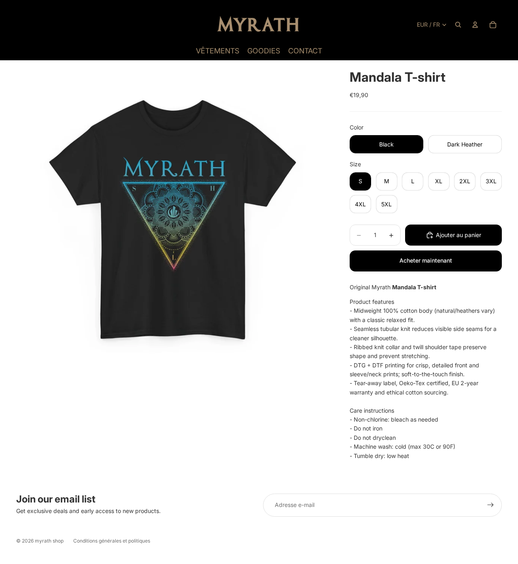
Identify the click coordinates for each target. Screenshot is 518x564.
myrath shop (49, 541)
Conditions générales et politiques (111, 541)
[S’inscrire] (490, 505)
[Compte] (475, 25)
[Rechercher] (458, 25)
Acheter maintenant (425, 260)
